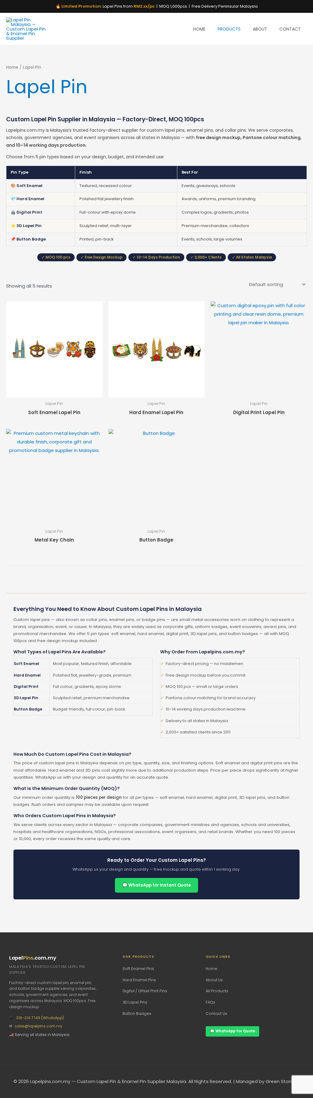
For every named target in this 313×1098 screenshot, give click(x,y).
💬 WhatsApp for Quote (232, 1031)
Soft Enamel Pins (138, 968)
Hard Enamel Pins (139, 979)
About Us (214, 979)
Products (229, 29)
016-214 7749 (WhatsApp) (40, 1017)
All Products (217, 990)
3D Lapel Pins (135, 1002)
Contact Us (216, 1013)
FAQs (210, 1002)
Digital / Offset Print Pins (145, 990)
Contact (290, 29)
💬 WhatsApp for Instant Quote (156, 885)
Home (199, 29)
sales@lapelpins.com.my (38, 1026)
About (260, 29)
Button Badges (137, 1013)
